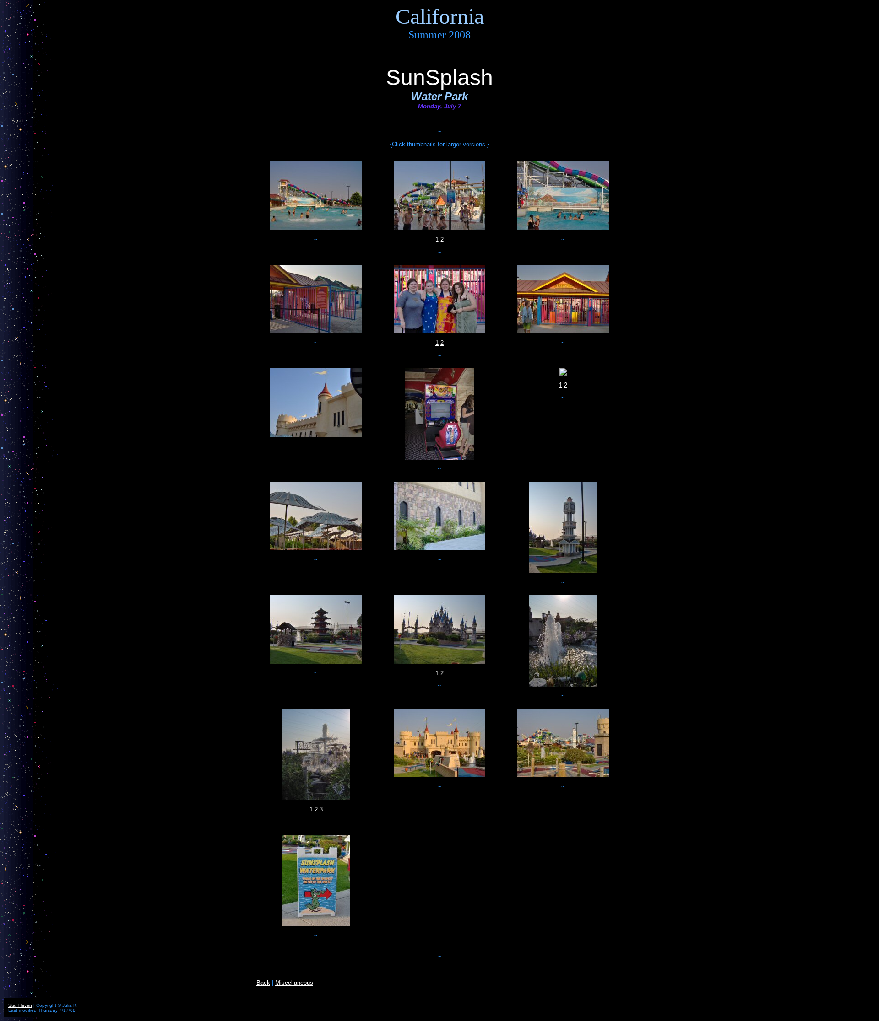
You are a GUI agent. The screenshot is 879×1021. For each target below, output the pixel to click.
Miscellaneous (294, 982)
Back (263, 982)
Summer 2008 (439, 35)
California (440, 16)
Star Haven (20, 1005)
